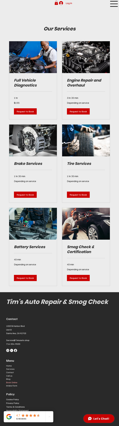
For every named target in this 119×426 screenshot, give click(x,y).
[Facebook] (15, 350)
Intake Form (11, 385)
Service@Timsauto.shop (17, 340)
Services (10, 369)
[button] (56, 3)
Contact (10, 372)
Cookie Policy (12, 399)
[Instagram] (7, 350)
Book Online (11, 382)
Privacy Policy (12, 403)
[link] (33, 83)
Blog (8, 379)
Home (9, 365)
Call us (9, 375)
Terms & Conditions (15, 406)
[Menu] (114, 4)
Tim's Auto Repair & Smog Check (57, 301)
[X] (11, 350)
